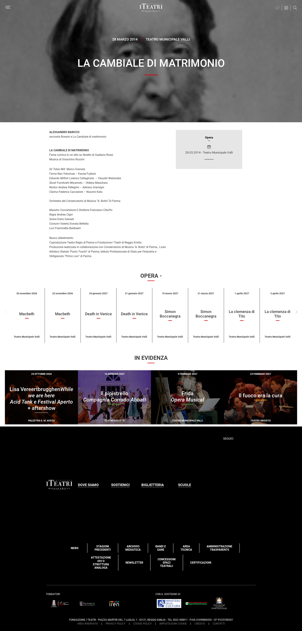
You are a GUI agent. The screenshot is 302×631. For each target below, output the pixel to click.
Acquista (29, 425)
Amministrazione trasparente (219, 548)
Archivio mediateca (133, 548)
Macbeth (26, 314)
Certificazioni (200, 562)
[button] (296, 311)
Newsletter (134, 562)
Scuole (184, 485)
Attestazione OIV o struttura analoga (101, 562)
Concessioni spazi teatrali (167, 563)
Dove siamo (88, 485)
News (74, 548)
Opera (209, 137)
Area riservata (87, 623)
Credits (200, 623)
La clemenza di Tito (242, 313)
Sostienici (120, 485)
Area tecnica (186, 548)
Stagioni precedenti (103, 548)
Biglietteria (152, 485)
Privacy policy (115, 623)
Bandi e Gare (160, 548)
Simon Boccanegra (170, 313)
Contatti (219, 623)
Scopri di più (53, 426)
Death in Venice (98, 314)
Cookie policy (142, 623)
